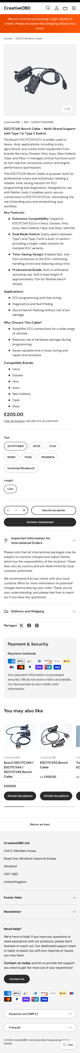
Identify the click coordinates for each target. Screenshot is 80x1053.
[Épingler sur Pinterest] (37, 625)
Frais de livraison (14, 421)
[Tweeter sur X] (21, 625)
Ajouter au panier (53, 510)
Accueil (8, 38)
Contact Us (16, 979)
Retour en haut (40, 824)
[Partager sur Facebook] (29, 625)
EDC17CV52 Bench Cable (54, 765)
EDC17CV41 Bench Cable (29, 38)
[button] (65, 8)
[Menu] (74, 8)
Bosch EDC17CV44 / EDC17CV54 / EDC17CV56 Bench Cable (19, 770)
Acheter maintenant (40, 522)
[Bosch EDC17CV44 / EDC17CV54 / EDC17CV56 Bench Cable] (20, 736)
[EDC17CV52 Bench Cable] (56, 736)
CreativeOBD (12, 122)
